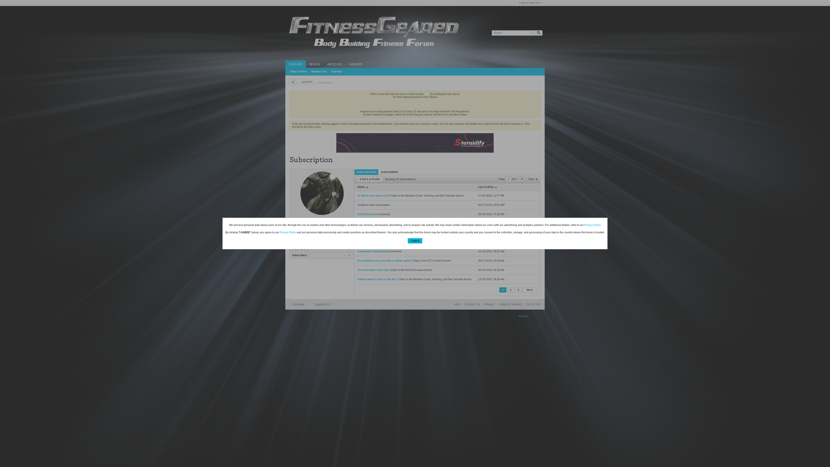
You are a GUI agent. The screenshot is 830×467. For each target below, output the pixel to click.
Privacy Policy (592, 225)
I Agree (415, 240)
